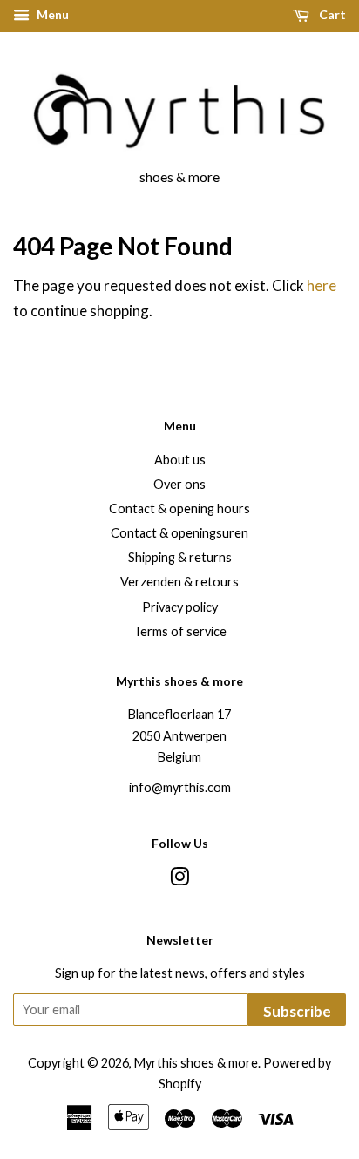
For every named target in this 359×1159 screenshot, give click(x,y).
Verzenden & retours (179, 581)
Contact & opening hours (179, 508)
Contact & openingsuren (179, 532)
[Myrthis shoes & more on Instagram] (179, 879)
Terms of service (180, 631)
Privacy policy (180, 607)
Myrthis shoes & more (196, 1062)
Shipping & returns (180, 557)
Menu (51, 14)
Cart (331, 14)
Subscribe (297, 1011)
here (321, 285)
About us (180, 459)
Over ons (179, 484)
